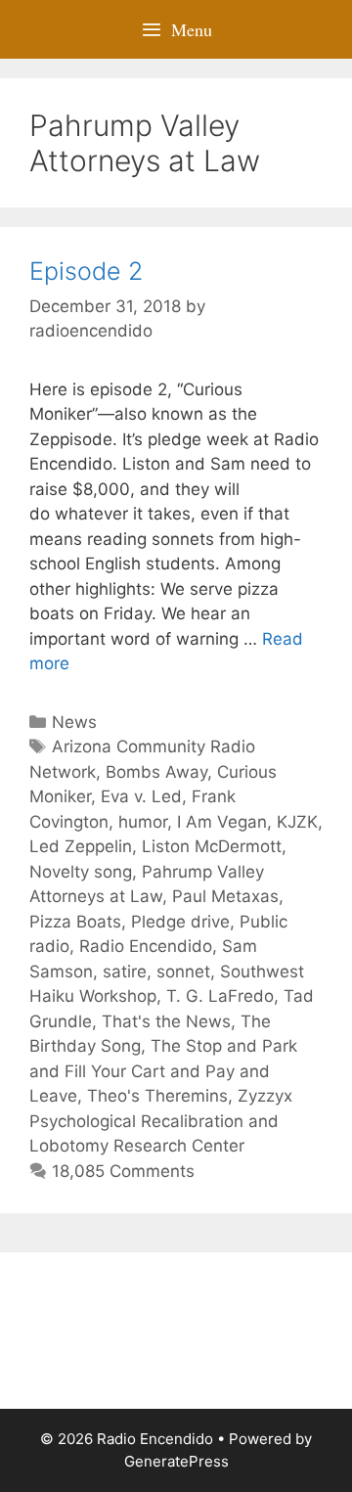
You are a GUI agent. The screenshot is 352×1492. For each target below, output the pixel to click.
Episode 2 (86, 271)
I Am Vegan (222, 822)
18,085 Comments (123, 1171)
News (74, 722)
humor (142, 822)
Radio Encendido (145, 946)
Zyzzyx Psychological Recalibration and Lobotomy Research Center (160, 1120)
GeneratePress (176, 1461)
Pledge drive (180, 921)
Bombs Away (156, 772)
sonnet (183, 971)
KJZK (297, 822)
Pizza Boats (75, 921)
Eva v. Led (141, 796)
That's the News (166, 1021)
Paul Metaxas (225, 896)
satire (125, 971)
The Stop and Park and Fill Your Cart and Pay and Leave (163, 1071)
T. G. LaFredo (220, 996)
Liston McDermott (212, 846)
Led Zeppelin (80, 846)
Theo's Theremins (157, 1096)
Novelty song (80, 872)
